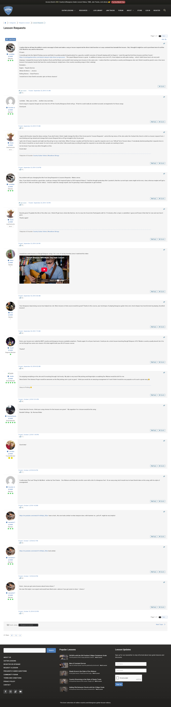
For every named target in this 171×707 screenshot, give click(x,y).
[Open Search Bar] (164, 10)
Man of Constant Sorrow (77, 663)
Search (51, 650)
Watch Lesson (98, 657)
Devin (11, 143)
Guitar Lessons (10, 661)
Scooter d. (11, 107)
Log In (148, 10)
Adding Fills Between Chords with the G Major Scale (86, 687)
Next (164, 36)
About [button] (129, 10)
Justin (12, 376)
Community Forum (11, 674)
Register (157, 10)
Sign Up (119, 684)
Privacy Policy (9, 681)
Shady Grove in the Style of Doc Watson (82, 671)
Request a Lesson (11, 668)
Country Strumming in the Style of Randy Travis (85, 679)
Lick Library (97, 10)
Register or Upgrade (12, 664)
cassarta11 (11, 522)
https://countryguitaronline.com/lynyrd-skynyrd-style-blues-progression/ (42, 57)
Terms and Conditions (12, 678)
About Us (7, 657)
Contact (7, 685)
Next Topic (160, 624)
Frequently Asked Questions (15, 671)
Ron (11, 312)
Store (139, 10)
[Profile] (9, 56)
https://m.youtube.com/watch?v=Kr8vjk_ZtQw (33, 515)
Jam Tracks (110, 10)
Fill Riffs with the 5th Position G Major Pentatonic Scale (88, 655)
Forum (120, 10)
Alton (11, 260)
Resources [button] (83, 10)
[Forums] (5, 23)
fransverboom (11, 416)
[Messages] (12, 56)
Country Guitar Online (40, 155)
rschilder (12, 54)
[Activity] (10, 56)
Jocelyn (11, 451)
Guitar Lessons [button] (67, 10)
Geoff (12, 348)
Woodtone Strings (53, 155)
